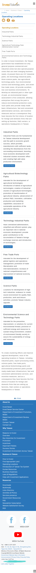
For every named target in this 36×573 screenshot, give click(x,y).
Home (7, 10)
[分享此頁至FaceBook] (8, 20)
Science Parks (7, 41)
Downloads (7, 485)
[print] (13, 20)
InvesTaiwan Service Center (13, 409)
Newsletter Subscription (12, 503)
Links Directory (8, 490)
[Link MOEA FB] (11, 520)
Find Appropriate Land (11, 461)
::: (2, 512)
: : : (2, 10)
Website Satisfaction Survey (13, 506)
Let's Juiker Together (7, 564)
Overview (6, 435)
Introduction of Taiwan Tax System (16, 467)
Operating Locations (10, 28)
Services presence (10, 495)
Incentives (6, 443)
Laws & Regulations (10, 474)
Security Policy (25, 557)
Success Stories (9, 448)
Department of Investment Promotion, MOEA (17, 413)
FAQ (4, 500)
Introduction (8, 212)
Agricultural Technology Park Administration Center (13, 46)
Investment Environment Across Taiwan (18, 451)
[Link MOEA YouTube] (18, 534)
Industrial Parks (8, 32)
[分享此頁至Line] (4, 20)
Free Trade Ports (8, 51)
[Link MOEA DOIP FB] (25, 520)
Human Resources (10, 469)
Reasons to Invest (9, 433)
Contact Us (7, 425)
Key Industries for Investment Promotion (14, 439)
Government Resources (12, 498)
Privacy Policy (16, 557)
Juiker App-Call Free (7, 559)
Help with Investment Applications (15, 477)
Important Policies (9, 446)
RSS (4, 508)
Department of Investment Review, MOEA (16, 418)
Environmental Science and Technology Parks (17, 56)
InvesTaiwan (7, 407)
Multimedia (7, 488)
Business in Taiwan (16, 10)
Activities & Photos (10, 493)
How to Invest (8, 459)
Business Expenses (10, 472)
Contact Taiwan (8, 422)
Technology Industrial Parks (12, 36)
